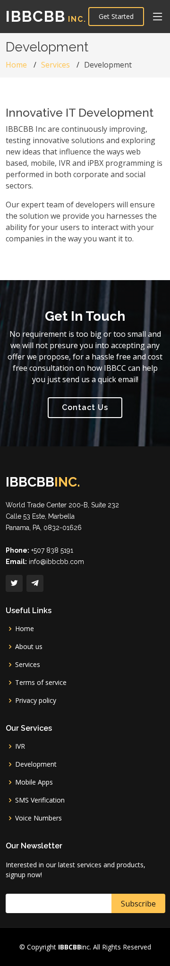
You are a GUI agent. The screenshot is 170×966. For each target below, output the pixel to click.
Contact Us (85, 407)
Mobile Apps (34, 782)
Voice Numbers (38, 818)
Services (55, 65)
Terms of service (41, 682)
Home (16, 65)
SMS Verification (40, 800)
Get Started (116, 16)
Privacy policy (35, 700)
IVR (20, 746)
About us (28, 646)
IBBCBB (46, 16)
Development (36, 764)
